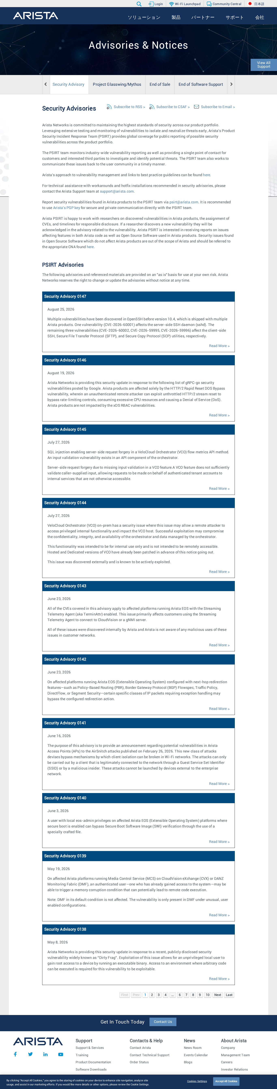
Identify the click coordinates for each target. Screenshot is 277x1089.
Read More (218, 346)
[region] (138, 1082)
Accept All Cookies (226, 1081)
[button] (140, 4)
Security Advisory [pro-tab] (68, 85)
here (206, 175)
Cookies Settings (197, 1081)
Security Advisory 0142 (65, 659)
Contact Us (163, 1022)
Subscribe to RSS (128, 107)
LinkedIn (45, 1054)
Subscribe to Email (216, 107)
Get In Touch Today (123, 1022)
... (172, 995)
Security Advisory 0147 (65, 297)
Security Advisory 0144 (65, 503)
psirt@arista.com (184, 202)
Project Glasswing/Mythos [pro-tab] (117, 85)
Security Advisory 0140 (65, 798)
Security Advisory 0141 (65, 723)
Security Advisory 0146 (65, 360)
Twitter (30, 1054)
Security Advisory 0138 (65, 929)
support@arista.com (117, 191)
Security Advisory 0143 (65, 586)
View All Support (264, 65)
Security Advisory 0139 (65, 856)
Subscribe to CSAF (171, 107)
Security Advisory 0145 (65, 430)
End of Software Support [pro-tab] (201, 85)
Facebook (15, 1054)
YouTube (60, 1054)
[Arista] (35, 15)
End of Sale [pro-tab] (160, 85)
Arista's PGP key (66, 208)
